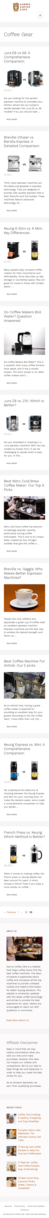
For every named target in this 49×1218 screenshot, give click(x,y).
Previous (10, 912)
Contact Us (24, 1210)
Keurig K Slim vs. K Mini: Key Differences (23, 230)
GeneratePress (40, 1214)
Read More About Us (18, 1020)
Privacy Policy (19, 1206)
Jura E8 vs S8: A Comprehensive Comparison (17, 57)
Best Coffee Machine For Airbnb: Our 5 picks (24, 663)
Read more (12, 119)
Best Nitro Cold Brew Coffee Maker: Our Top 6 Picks (24, 485)
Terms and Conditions (36, 1206)
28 (26, 912)
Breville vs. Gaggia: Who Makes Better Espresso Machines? (23, 573)
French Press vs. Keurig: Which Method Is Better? (24, 834)
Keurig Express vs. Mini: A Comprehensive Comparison (24, 749)
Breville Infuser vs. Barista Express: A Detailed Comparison (21, 141)
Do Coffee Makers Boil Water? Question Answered (22, 316)
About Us (8, 1206)
